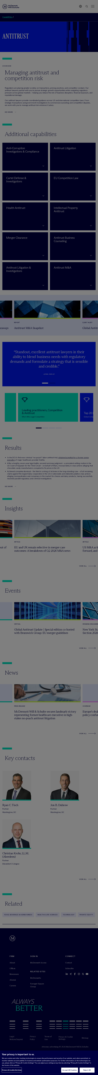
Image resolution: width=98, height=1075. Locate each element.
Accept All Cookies (70, 1070)
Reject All (87, 1070)
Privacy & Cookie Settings (12, 1070)
